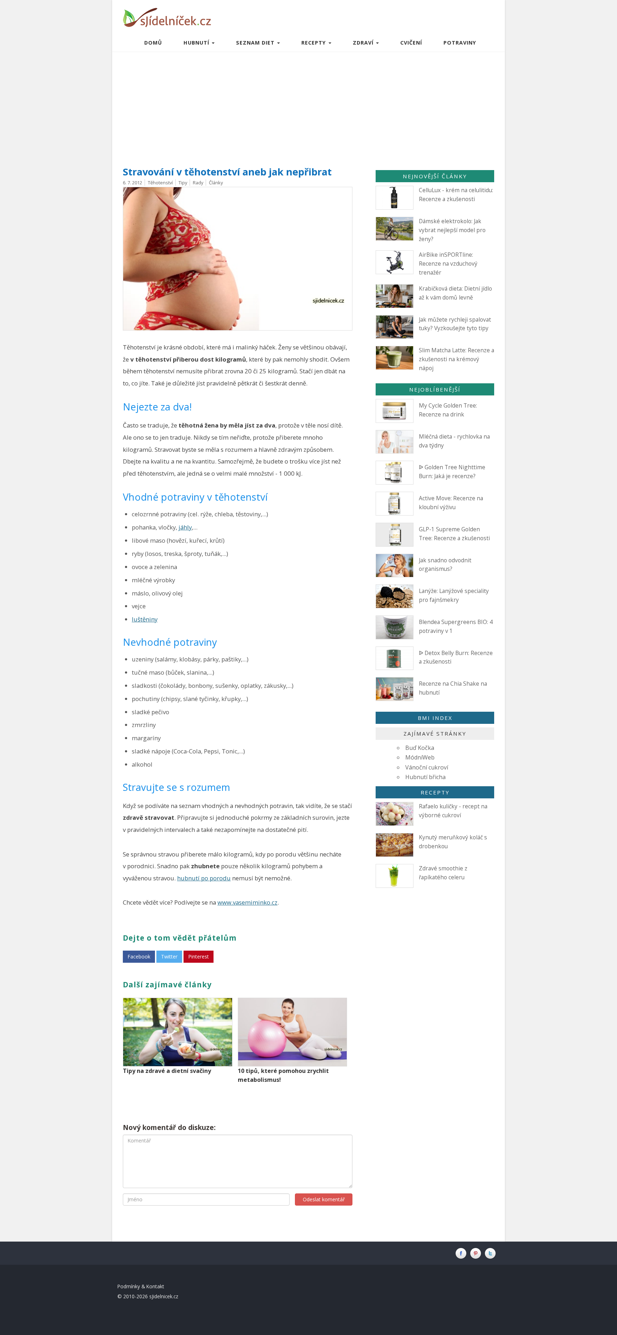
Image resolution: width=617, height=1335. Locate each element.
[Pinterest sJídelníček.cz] (477, 1253)
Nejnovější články (435, 176)
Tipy (183, 182)
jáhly (185, 527)
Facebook (138, 956)
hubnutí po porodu (204, 878)
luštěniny (144, 619)
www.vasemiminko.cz (247, 902)
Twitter (169, 956)
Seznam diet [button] (256, 42)
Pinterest (198, 956)
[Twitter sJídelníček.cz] (491, 1253)
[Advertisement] (308, 105)
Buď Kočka (419, 748)
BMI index (435, 717)
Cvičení (411, 42)
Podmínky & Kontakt (140, 1286)
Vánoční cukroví (426, 767)
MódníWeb (420, 757)
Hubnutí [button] (197, 42)
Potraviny (459, 42)
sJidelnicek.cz (163, 1296)
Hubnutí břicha (425, 777)
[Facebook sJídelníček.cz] (462, 1253)
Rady (198, 182)
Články (216, 182)
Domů (153, 42)
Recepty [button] (314, 42)
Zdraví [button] (364, 42)
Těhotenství (160, 182)
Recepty (435, 792)
